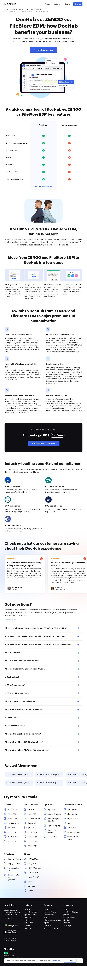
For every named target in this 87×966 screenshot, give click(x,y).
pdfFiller (66, 915)
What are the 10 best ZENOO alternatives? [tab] (24, 742)
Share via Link (72, 814)
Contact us (9, 619)
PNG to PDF (12, 818)
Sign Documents (30, 915)
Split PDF (31, 828)
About (46, 909)
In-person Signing (53, 825)
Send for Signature (54, 814)
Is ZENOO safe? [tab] (12, 718)
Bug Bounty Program (51, 928)
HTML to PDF (13, 837)
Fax (68, 823)
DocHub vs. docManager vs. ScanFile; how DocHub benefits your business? (51, 774)
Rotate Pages (32, 837)
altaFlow (66, 923)
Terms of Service (50, 912)
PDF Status (71, 828)
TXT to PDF (12, 814)
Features (56, 4)
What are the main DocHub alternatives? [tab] (23, 734)
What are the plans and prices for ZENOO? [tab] (24, 709)
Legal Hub (47, 917)
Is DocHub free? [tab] (12, 677)
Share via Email (73, 818)
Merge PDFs (32, 832)
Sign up (78, 4)
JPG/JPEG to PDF (14, 823)
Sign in (67, 4)
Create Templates (74, 832)
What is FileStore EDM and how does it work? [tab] (25, 669)
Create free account (43, 50)
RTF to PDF (12, 841)
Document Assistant (15, 859)
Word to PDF (12, 809)
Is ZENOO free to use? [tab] (15, 685)
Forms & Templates (31, 912)
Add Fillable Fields (34, 818)
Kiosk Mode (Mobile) (51, 831)
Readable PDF (33, 872)
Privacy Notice (49, 915)
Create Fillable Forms (72, 838)
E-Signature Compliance (52, 920)
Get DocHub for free (43, 186)
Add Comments (73, 809)
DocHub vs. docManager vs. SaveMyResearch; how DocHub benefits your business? (21, 774)
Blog (65, 909)
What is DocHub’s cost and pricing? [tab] (20, 701)
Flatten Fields (32, 823)
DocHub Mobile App (70, 912)
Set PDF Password (34, 868)
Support (46, 923)
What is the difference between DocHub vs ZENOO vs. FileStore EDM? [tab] (36, 628)
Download (31, 886)
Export (30, 881)
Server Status (28, 917)
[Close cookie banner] (81, 960)
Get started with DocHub (43, 443)
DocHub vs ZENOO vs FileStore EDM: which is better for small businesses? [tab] (38, 644)
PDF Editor (27, 909)
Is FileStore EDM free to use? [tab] (18, 693)
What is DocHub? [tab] (12, 653)
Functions (27, 928)
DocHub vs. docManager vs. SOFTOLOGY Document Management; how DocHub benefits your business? (21, 782)
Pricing (47, 4)
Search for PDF (33, 877)
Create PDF (32, 814)
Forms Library (29, 923)
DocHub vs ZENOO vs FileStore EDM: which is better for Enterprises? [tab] (35, 636)
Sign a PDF (51, 809)
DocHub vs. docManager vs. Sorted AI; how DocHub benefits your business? (51, 782)
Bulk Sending (52, 837)
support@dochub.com (11, 910)
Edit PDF (31, 809)
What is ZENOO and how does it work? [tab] (22, 661)
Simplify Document (15, 863)
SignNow (66, 920)
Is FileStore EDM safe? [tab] (15, 726)
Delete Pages (32, 846)
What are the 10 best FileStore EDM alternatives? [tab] (27, 750)
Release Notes (49, 925)
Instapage (67, 925)
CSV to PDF (12, 832)
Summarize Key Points (13, 869)
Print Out (31, 890)
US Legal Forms (69, 917)
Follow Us (9, 918)
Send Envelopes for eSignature (54, 819)
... (55, 961)
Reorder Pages (33, 841)
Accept (70, 960)
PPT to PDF (12, 828)
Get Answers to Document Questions (13, 877)
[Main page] (10, 4)
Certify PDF (32, 863)
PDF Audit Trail (33, 859)
